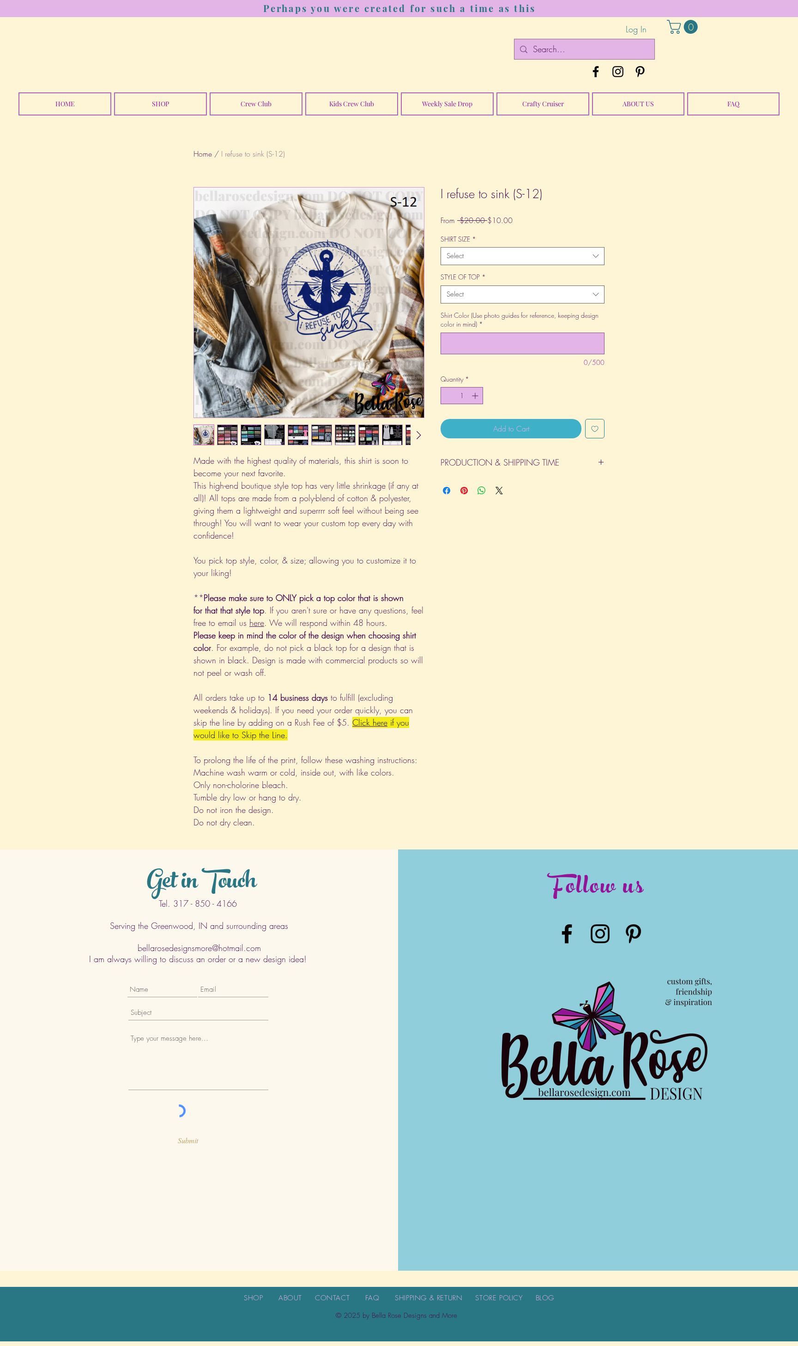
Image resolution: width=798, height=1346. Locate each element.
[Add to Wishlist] (595, 428)
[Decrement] (447, 396)
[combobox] (523, 256)
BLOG (545, 1298)
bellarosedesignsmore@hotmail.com (199, 947)
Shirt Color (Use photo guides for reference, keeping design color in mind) (519, 320)
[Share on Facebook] (446, 490)
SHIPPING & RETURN (428, 1298)
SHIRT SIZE (458, 239)
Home (202, 154)
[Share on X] (499, 490)
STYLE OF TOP (463, 277)
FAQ (372, 1298)
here (256, 622)
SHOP (253, 1298)
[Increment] (476, 396)
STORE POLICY (498, 1298)
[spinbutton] (461, 396)
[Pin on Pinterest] (464, 490)
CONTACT (332, 1298)
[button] (684, 27)
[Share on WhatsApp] (481, 490)
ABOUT (290, 1298)
